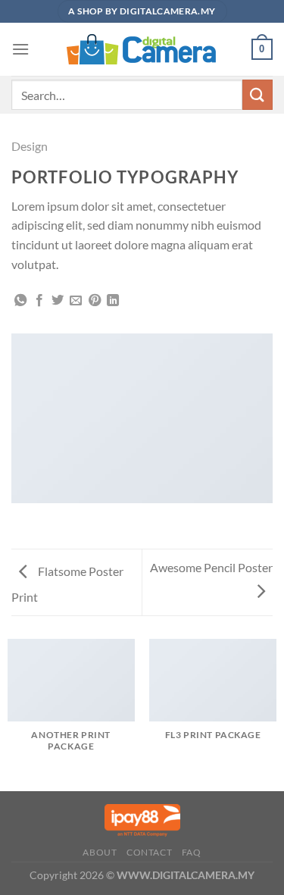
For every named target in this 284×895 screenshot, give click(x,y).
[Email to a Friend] (76, 301)
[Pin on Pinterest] (95, 301)
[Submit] (257, 94)
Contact (149, 852)
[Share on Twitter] (57, 301)
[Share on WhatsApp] (20, 301)
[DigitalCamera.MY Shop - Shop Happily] (142, 49)
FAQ (191, 852)
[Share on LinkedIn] (113, 301)
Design (29, 146)
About (100, 852)
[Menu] (20, 48)
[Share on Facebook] (39, 301)
